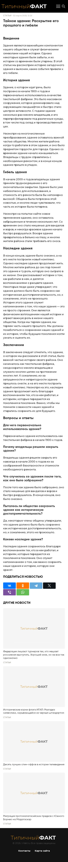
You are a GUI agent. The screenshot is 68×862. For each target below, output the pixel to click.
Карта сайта (42, 850)
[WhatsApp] (22, 592)
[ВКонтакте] (9, 585)
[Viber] (9, 592)
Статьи (7, 15)
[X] (49, 585)
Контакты (24, 850)
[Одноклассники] (22, 585)
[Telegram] (36, 585)
